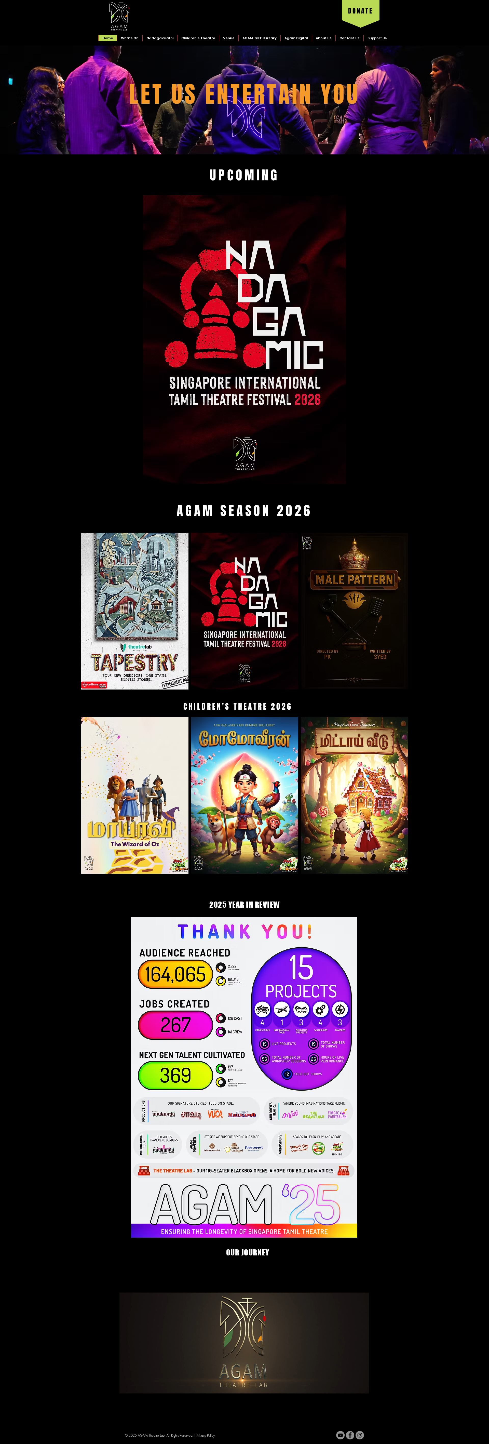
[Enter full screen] (362, 1417)
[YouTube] (340, 1435)
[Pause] (126, 1417)
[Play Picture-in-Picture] (353, 1417)
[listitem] (134, 611)
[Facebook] (350, 1435)
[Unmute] (134, 1417)
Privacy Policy (205, 1435)
